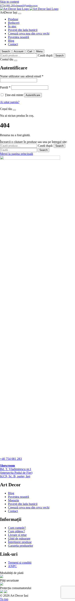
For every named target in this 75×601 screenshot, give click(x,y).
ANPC (12, 566)
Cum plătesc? (16, 531)
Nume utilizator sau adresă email (21, 76)
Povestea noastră (18, 37)
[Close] (19, 13)
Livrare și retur (17, 535)
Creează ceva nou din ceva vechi (28, 33)
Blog (11, 40)
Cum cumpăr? (17, 527)
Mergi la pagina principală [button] (16, 153)
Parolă (5, 87)
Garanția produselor (20, 545)
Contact (13, 44)
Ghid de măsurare (19, 538)
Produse (13, 19)
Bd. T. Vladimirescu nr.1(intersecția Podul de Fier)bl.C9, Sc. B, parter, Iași (16, 471)
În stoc (12, 26)
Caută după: (45, 55)
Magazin (13, 500)
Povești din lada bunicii (22, 30)
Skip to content (9, 1)
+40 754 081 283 (11, 458)
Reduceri (13, 22)
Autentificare (33, 95)
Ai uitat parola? (9, 102)
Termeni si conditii (19, 562)
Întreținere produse (20, 542)
